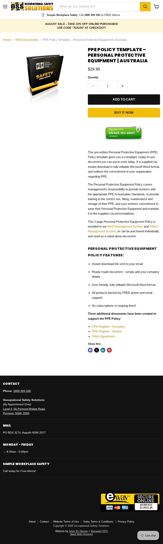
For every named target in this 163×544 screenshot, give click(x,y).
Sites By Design (78, 531)
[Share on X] (96, 350)
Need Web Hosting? (81, 534)
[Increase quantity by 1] (122, 86)
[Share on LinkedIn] (103, 350)
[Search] (145, 6)
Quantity (93, 77)
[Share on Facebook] (90, 350)
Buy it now (123, 112)
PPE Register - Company (108, 326)
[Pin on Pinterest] (109, 350)
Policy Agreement (103, 336)
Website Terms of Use (66, 521)
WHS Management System (125, 226)
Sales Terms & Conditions (98, 521)
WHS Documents (26, 39)
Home (7, 39)
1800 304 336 (22, 391)
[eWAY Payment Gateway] (130, 510)
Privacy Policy (126, 521)
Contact (44, 521)
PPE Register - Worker (107, 331)
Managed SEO (99, 531)
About (32, 521)
